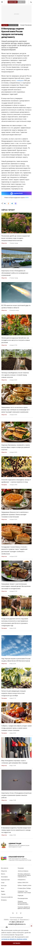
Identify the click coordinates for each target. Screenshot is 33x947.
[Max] (15, 203)
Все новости (4, 868)
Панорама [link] (4, 484)
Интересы (4, 900)
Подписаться (17, 193)
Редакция (20, 895)
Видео (3, 891)
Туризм (3, 894)
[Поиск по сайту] (31, 2)
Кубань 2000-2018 (23, 882)
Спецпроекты (22, 879)
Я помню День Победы (24, 888)
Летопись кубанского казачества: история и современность (24, 875)
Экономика (4, 877)
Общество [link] (4, 243)
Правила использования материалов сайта (23, 903)
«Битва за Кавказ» (23, 871)
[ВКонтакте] (4, 203)
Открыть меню (2, 2)
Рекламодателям (23, 898)
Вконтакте (13, 913)
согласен (16, 943)
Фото (2, 888)
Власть (3, 874)
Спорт (2, 882)
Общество (4, 25)
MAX (27, 197)
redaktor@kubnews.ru (17, 924)
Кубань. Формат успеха (24, 885)
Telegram (20, 913)
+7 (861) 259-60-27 (16, 922)
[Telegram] (12, 203)
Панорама (21, 868)
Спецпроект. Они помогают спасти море (24, 892)
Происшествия (5, 879)
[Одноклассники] (8, 203)
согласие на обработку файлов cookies (14, 939)
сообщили (20, 80)
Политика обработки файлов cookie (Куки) (24, 907)
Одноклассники (16, 913)
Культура (4, 885)
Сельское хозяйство (7, 897)
